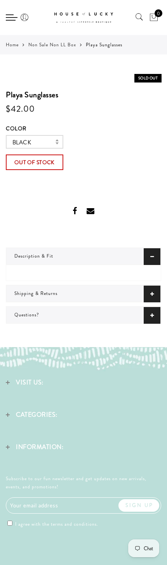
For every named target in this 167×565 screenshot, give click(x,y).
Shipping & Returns (35, 293)
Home (12, 44)
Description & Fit (33, 256)
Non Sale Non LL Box (52, 44)
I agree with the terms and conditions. (56, 524)
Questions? (26, 314)
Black (21, 142)
